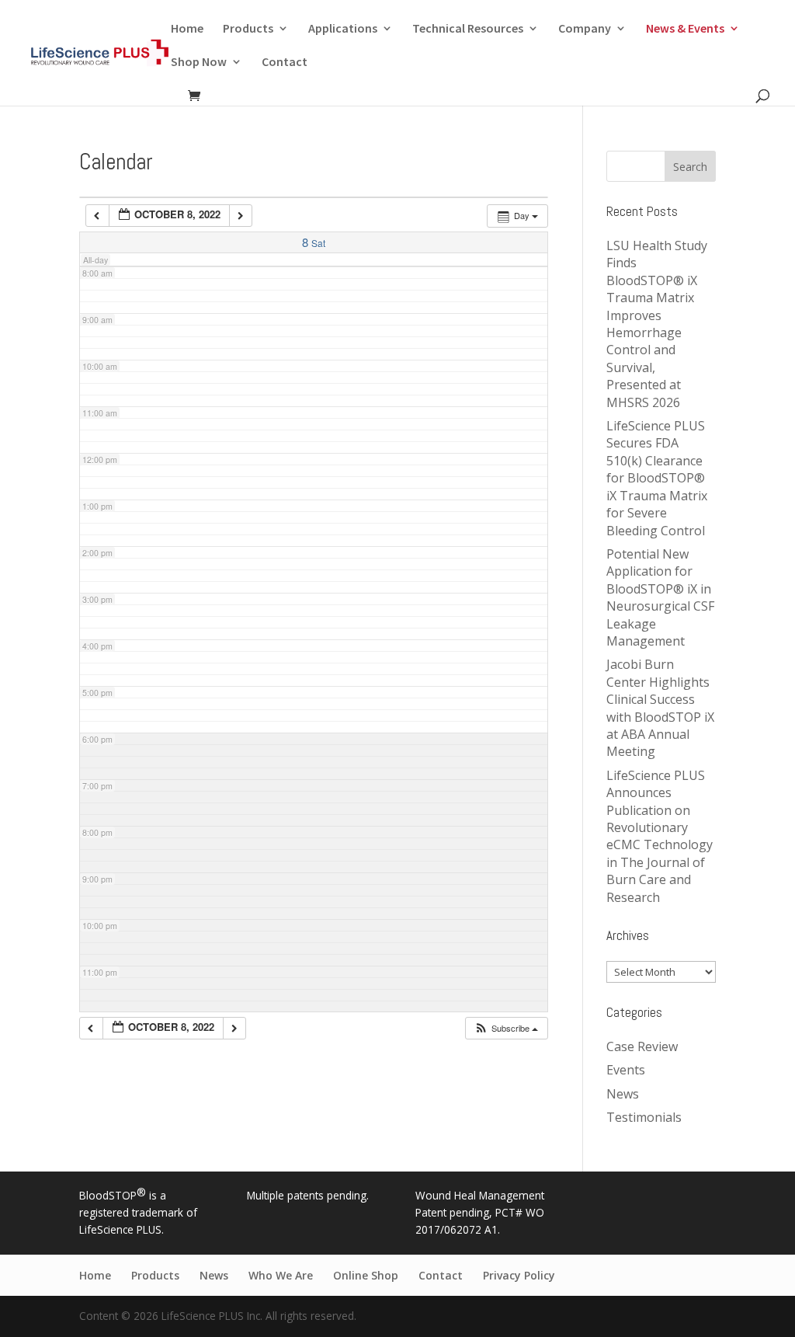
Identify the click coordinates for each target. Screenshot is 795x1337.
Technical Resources (467, 29)
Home (187, 29)
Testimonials (644, 1117)
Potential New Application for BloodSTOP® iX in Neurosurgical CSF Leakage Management (660, 597)
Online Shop (365, 1275)
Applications (342, 29)
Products (248, 29)
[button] (506, 1028)
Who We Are (280, 1275)
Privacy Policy (519, 1275)
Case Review (642, 1046)
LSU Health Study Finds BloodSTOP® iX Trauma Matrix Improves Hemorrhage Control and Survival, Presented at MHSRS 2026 (656, 324)
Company (584, 29)
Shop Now (199, 62)
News (622, 1093)
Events (625, 1069)
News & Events (685, 29)
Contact (284, 62)
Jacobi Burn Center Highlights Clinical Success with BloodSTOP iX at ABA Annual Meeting (660, 708)
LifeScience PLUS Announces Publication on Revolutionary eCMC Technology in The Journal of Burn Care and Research (659, 836)
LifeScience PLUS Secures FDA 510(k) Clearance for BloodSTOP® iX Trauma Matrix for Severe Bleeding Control (656, 477)
